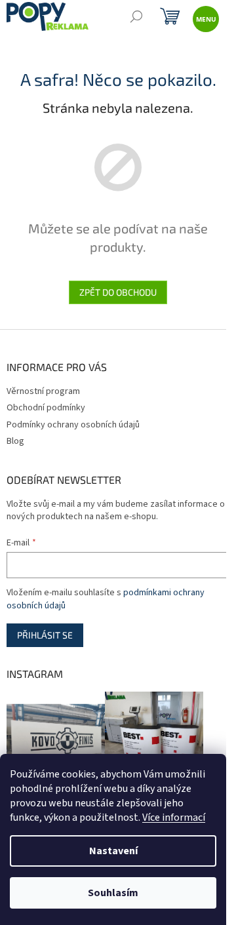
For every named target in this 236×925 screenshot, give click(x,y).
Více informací (173, 817)
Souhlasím (113, 893)
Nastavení (113, 851)
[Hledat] (136, 18)
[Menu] (205, 18)
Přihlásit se (45, 634)
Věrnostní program (43, 391)
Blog (15, 441)
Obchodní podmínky (46, 407)
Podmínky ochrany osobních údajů (73, 424)
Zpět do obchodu (118, 292)
